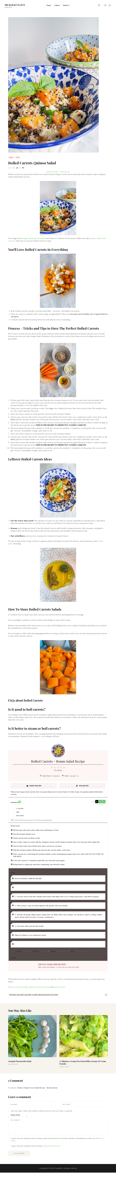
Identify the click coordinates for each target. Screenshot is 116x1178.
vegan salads (28, 238)
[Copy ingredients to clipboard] (19, 802)
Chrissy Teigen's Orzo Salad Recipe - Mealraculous (37, 1088)
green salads (39, 238)
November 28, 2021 (13, 1064)
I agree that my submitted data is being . (35, 1146)
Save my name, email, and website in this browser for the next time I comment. (41, 1111)
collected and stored (50, 1146)
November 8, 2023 (64, 1066)
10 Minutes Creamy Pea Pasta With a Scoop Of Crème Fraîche (82, 1062)
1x (97, 801)
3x (104, 801)
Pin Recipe (84, 786)
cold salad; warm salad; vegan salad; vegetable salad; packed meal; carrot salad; (33, 995)
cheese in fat (59, 987)
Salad (17, 157)
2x (100, 801)
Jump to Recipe (52, 172)
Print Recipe (65, 172)
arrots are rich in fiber (18, 987)
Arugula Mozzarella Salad (19, 1061)
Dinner (11, 157)
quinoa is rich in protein (39, 987)
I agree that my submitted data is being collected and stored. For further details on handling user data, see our (58, 1139)
